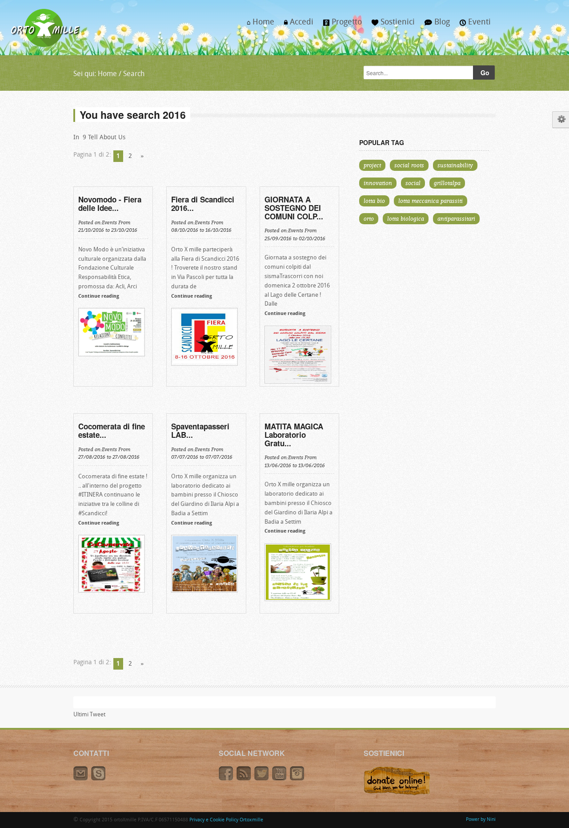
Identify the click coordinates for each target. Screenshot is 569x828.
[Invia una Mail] (82, 779)
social (413, 182)
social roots (409, 165)
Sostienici (391, 25)
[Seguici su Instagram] (298, 779)
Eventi (473, 25)
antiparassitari (456, 218)
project (372, 165)
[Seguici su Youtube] (281, 779)
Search (133, 74)
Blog (435, 25)
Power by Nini (481, 819)
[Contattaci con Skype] (99, 779)
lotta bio (374, 200)
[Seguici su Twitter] (263, 779)
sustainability (455, 165)
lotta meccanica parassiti (430, 200)
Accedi (296, 25)
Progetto (340, 25)
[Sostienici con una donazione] (397, 794)
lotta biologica (405, 218)
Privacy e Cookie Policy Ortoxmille (226, 820)
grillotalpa (447, 182)
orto (369, 218)
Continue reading (98, 296)
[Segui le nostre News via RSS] (245, 779)
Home (258, 25)
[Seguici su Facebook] (227, 779)
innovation (378, 182)
